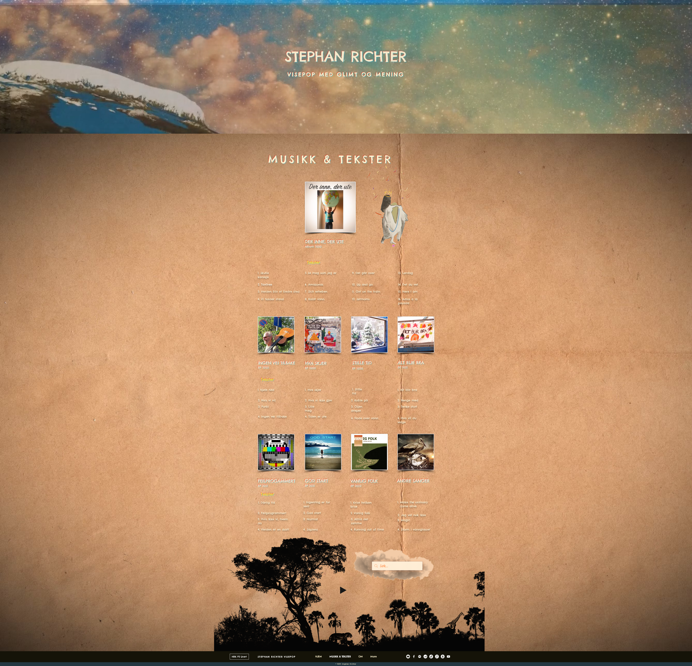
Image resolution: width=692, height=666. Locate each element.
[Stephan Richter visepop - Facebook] (414, 656)
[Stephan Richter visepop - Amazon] (443, 656)
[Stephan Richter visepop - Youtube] (448, 656)
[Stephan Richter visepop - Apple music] (437, 656)
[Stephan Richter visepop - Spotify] (420, 656)
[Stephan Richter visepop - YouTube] (408, 656)
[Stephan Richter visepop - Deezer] (425, 656)
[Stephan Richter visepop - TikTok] (431, 656)
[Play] (343, 590)
